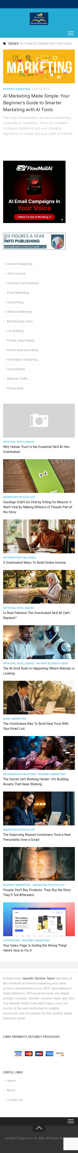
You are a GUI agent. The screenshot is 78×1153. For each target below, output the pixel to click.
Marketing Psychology (19, 497)
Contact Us (15, 1100)
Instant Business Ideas (22, 350)
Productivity (15, 388)
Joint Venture (16, 273)
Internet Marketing (16, 89)
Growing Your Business (23, 283)
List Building (15, 331)
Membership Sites (20, 321)
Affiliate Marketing (19, 312)
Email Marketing (18, 293)
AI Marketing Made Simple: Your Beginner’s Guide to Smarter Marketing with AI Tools (36, 102)
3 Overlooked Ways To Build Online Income (34, 563)
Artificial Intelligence (18, 441)
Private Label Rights (21, 340)
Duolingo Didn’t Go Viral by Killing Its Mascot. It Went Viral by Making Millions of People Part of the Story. (37, 507)
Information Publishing (22, 359)
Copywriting (15, 302)
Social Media (16, 369)
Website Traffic (17, 379)
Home (11, 1081)
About (11, 1090)
